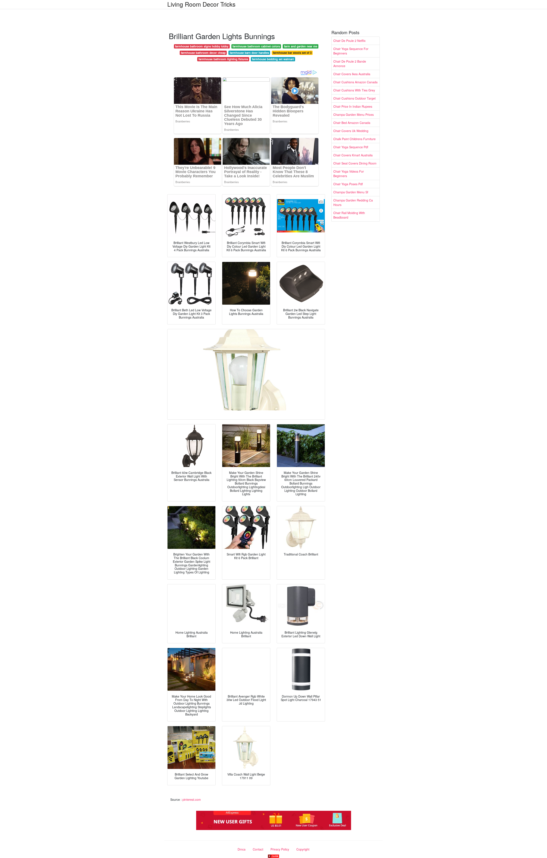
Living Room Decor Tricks (201, 4)
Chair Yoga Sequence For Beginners (350, 51)
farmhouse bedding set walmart (273, 59)
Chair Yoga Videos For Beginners (348, 173)
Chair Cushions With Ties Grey (354, 90)
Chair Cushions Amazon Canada (355, 82)
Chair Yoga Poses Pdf (348, 184)
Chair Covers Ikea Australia (351, 74)
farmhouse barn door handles (249, 53)
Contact (258, 849)
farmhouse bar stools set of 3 (292, 53)
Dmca (242, 849)
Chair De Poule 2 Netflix (349, 40)
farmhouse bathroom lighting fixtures (223, 59)
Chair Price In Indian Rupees (352, 106)
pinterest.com (191, 799)
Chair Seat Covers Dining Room (354, 163)
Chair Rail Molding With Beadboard (349, 215)
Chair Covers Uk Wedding (350, 131)
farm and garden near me (300, 46)
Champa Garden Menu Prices (353, 114)
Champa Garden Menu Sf (350, 192)
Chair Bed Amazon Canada (351, 122)
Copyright (302, 849)
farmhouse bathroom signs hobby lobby (201, 46)
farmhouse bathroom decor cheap (203, 53)
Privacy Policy (280, 849)
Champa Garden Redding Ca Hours (353, 202)
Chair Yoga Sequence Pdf (350, 147)
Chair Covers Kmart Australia (353, 155)
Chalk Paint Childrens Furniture (354, 139)
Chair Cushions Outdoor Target (354, 98)
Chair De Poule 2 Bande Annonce (349, 63)
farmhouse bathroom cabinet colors (256, 46)
